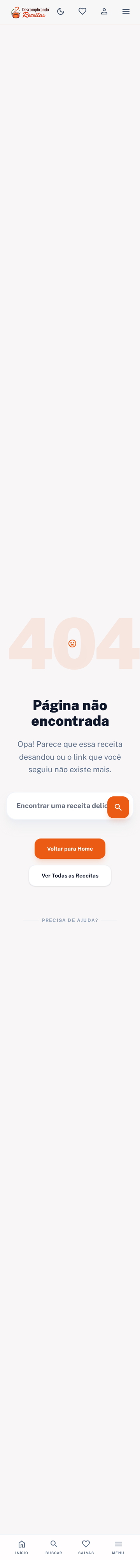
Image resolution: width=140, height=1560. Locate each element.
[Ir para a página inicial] (31, 12)
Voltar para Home (70, 849)
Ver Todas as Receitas (70, 875)
